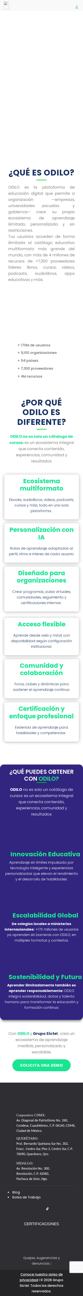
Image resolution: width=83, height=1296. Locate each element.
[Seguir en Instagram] (25, 1209)
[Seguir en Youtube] (40, 1209)
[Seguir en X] (11, 1209)
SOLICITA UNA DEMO (41, 1065)
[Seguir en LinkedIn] (33, 1209)
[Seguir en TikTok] (47, 1209)
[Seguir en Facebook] (18, 1209)
